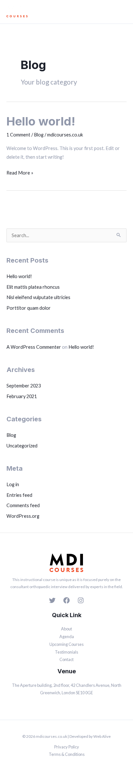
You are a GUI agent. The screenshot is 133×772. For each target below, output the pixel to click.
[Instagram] (80, 600)
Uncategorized (21, 445)
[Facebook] (66, 600)
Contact (66, 659)
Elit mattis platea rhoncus (33, 287)
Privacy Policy (66, 746)
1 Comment (18, 134)
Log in (12, 484)
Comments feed (23, 505)
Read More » (19, 171)
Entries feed (19, 495)
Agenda (66, 636)
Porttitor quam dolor (28, 308)
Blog (39, 134)
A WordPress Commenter (33, 347)
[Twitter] (52, 600)
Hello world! (40, 121)
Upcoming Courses (66, 644)
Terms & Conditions (67, 754)
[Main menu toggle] (122, 12)
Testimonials (66, 652)
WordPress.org (22, 516)
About (66, 628)
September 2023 (23, 385)
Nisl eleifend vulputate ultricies (38, 297)
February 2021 (21, 396)
